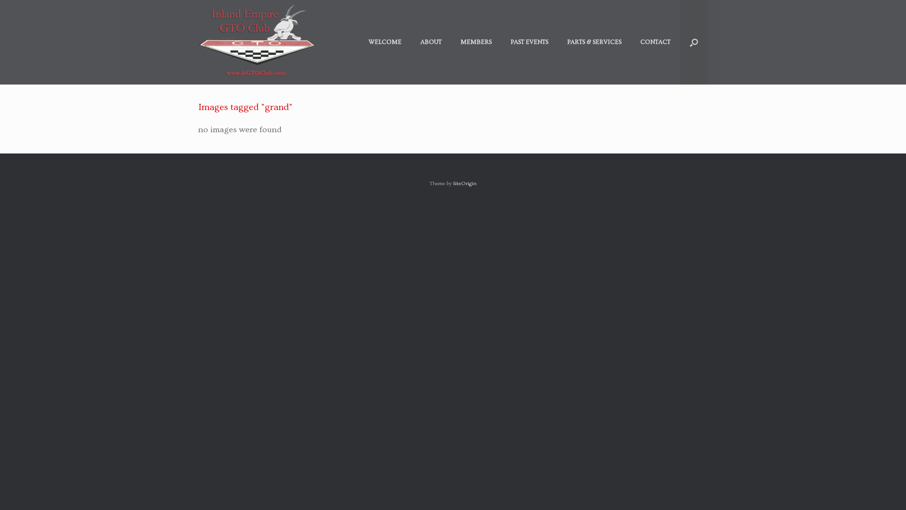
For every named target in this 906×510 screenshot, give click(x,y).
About (431, 42)
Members (476, 42)
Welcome (385, 42)
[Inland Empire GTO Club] (256, 42)
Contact (655, 42)
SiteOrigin (465, 183)
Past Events (529, 42)
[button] (694, 42)
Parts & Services (594, 42)
